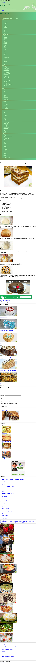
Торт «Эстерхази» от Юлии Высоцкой (8, 370)
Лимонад (5, 96)
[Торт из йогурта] (8, 315)
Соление (5, 105)
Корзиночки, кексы (6, 138)
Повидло (5, 102)
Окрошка (5, 25)
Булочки (5, 142)
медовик (6, 300)
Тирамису (5, 119)
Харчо (5, 31)
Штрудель (5, 148)
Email (1, 398)
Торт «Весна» (3, 343)
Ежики (5, 47)
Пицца (5, 146)
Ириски (5, 112)
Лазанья (5, 53)
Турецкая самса (4, 458)
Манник (5, 150)
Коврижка (5, 154)
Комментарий (2, 395)
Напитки (3, 88)
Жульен (5, 48)
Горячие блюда (5, 34)
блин (0, 521)
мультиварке (27, 521)
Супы (3, 19)
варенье (2, 521)
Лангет (5, 54)
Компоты (5, 94)
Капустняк (5, 22)
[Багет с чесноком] (6, 432)
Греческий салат (6, 67)
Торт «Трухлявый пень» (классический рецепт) (10, 357)
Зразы (5, 49)
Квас (4, 91)
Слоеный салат (6, 87)
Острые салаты (6, 76)
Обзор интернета (6, 156)
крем (19, 521)
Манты (5, 56)
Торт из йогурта (3, 317)
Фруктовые (5, 95)
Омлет (5, 58)
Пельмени (5, 61)
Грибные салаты (6, 68)
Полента (5, 63)
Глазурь (5, 153)
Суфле (5, 155)
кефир (4, 300)
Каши (4, 51)
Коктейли (5, 98)
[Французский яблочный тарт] (6, 440)
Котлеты (5, 52)
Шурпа (5, 32)
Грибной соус (6, 129)
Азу (4, 35)
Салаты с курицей (6, 72)
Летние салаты (6, 74)
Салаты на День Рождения (8, 84)
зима (11, 521)
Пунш (4, 89)
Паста (4, 59)
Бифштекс (5, 40)
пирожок (4, 522)
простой (9, 300)
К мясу (5, 130)
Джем (4, 106)
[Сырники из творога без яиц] (6, 612)
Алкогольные (6, 99)
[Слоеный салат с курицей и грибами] (6, 592)
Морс (4, 92)
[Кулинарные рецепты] (5, 8)
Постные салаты (6, 77)
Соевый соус (6, 123)
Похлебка (5, 26)
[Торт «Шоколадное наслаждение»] (8, 602)
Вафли (5, 134)
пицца (5, 522)
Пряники (5, 145)
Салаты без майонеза (7, 83)
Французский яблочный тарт (6, 441)
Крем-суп (5, 23)
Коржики (5, 135)
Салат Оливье (6, 79)
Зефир (5, 111)
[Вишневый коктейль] (7, 533)
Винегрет (5, 66)
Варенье (5, 101)
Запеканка (5, 151)
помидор (8, 522)
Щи (4, 33)
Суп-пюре (5, 29)
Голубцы (5, 44)
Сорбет (5, 118)
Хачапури (5, 147)
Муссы (5, 116)
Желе (4, 110)
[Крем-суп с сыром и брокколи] (8, 572)
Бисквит (5, 143)
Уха (4, 30)
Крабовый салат (6, 70)
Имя (1, 396)
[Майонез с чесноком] (7, 543)
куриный (21, 521)
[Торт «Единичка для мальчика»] (8, 328)
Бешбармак (5, 38)
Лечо (4, 103)
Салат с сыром (6, 81)
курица (24, 521)
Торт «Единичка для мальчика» (6, 330)
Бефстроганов (6, 37)
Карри (4, 50)
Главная (1, 160)
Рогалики (5, 141)
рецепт (12, 522)
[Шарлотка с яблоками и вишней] (7, 563)
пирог (1, 522)
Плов (4, 62)
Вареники (5, 43)
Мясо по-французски (7, 57)
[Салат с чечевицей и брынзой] (6, 632)
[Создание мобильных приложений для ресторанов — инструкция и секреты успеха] (6, 553)
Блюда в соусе (6, 128)
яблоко (25, 522)
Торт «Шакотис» (3, 383)
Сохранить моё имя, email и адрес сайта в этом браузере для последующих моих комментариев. (17, 401)
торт (23, 522)
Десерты (3, 109)
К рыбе (5, 132)
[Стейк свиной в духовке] (6, 582)
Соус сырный (6, 124)
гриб (4, 521)
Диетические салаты (7, 73)
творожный (19, 522)
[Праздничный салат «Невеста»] (8, 622)
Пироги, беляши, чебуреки (8, 136)
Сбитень (5, 93)
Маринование (6, 104)
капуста (13, 521)
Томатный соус (6, 125)
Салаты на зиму (6, 85)
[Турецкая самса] (6, 457)
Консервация (6, 108)
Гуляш (5, 45)
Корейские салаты (6, 69)
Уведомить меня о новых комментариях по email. (9, 403)
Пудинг (5, 117)
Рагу (4, 64)
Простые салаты (6, 78)
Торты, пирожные (6, 137)
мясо (29, 521)
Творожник (5, 152)
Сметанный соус (6, 122)
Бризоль (5, 41)
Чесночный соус (6, 127)
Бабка (4, 36)
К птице (5, 131)
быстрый (1, 300)
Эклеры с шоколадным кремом (7, 424)
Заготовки (4, 100)
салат (14, 522)
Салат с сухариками (7, 80)
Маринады (5, 126)
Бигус (4, 39)
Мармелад (5, 114)
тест (21, 522)
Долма (5, 46)
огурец (31, 521)
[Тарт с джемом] (6, 449)
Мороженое (5, 115)
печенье (33, 521)
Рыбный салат (6, 71)
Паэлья (5, 60)
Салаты (3, 65)
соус (17, 522)
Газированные (6, 97)
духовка (6, 521)
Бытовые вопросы (7, 157)
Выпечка (3, 133)
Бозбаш (5, 20)
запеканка (9, 521)
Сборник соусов (6, 121)
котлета (17, 521)
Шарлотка (5, 149)
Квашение (5, 107)
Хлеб (4, 139)
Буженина (5, 42)
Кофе (4, 90)
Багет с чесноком (4, 433)
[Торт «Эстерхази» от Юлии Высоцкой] (8, 368)
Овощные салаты (6, 75)
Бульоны (5, 21)
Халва (5, 120)
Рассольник (5, 27)
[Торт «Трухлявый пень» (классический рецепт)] (8, 355)
